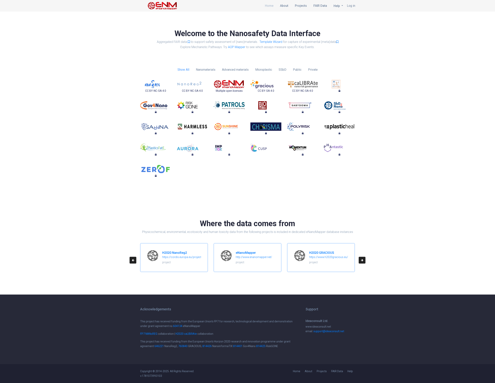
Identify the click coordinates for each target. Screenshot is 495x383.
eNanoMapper (246, 253)
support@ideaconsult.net (328, 331)
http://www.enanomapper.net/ (254, 257)
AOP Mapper (236, 47)
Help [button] (337, 6)
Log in (351, 6)
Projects (301, 6)
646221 (159, 346)
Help (350, 371)
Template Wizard (270, 42)
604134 (177, 326)
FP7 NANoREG (148, 333)
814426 (207, 346)
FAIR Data (320, 6)
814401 (237, 346)
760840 (183, 346)
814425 (260, 346)
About (284, 6)
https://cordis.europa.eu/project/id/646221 (188, 257)
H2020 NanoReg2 (174, 253)
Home (269, 6)
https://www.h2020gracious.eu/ (328, 257)
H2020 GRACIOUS (321, 253)
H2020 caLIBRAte (186, 333)
